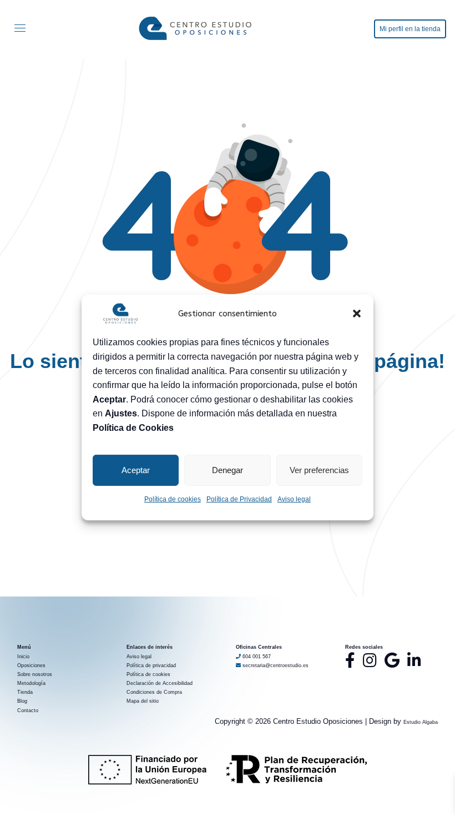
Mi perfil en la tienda (410, 29)
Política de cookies (172, 499)
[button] (356, 313)
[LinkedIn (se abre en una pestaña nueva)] (414, 660)
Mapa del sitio (143, 701)
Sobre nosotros (34, 674)
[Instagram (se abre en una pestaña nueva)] (370, 660)
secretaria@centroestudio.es (275, 665)
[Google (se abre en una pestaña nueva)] (392, 660)
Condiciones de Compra (154, 692)
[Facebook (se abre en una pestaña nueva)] (350, 660)
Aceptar (136, 470)
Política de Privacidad (239, 499)
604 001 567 (256, 656)
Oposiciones (31, 665)
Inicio (23, 656)
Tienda (25, 692)
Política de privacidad (151, 665)
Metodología (31, 683)
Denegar (227, 470)
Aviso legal (294, 499)
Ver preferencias (319, 470)
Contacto (27, 710)
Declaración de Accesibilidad (160, 683)
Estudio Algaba (420, 722)
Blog (22, 701)
